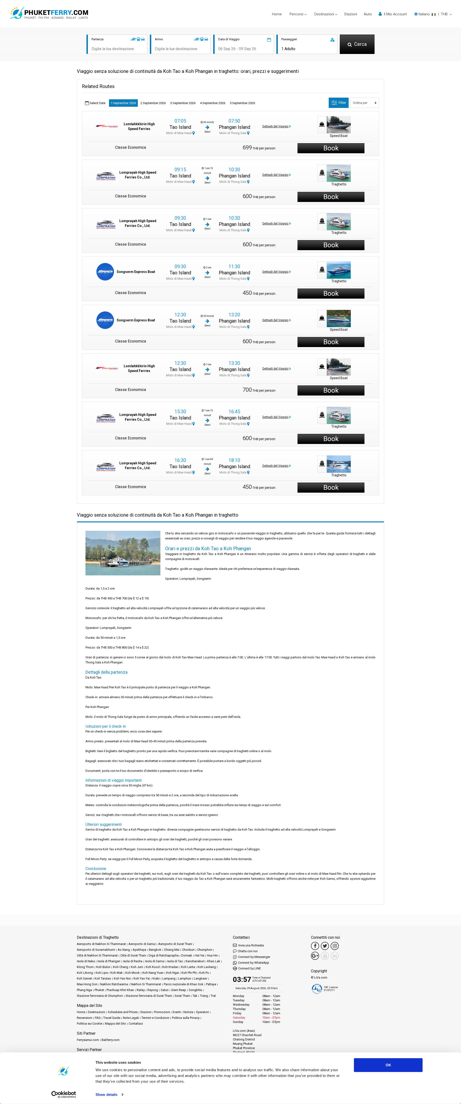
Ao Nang (124, 949)
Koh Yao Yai (141, 978)
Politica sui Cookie (89, 1023)
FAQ (98, 1018)
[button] (433, 14)
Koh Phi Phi (189, 972)
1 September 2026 (123, 103)
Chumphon (204, 949)
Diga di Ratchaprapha (164, 955)
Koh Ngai (172, 972)
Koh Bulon (103, 967)
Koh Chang (120, 967)
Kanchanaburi (195, 961)
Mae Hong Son (87, 984)
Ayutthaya (139, 949)
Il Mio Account (395, 14)
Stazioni (350, 14)
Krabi (156, 978)
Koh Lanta (188, 967)
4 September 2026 (212, 103)
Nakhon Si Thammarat (146, 984)
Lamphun (184, 978)
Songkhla (195, 990)
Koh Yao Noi (122, 978)
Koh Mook (132, 972)
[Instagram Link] (335, 946)
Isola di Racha (132, 961)
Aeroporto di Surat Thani (175, 944)
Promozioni (162, 1012)
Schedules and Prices (123, 1012)
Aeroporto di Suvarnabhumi (96, 949)
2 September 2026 (153, 103)
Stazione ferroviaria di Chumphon (100, 996)
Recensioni (84, 1018)
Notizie (188, 1012)
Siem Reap (178, 990)
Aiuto (368, 14)
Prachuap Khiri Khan (120, 990)
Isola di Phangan (108, 961)
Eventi (177, 1012)
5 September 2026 (242, 103)
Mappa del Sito (115, 1023)
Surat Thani (182, 996)
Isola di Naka (86, 961)
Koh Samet (84, 978)
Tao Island (180, 127)
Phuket (99, 990)
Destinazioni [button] (324, 14)
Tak (195, 996)
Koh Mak (116, 972)
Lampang (169, 978)
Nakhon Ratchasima (114, 984)
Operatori (202, 1012)
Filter (342, 103)
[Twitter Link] (325, 946)
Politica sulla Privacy (186, 1018)
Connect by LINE (249, 968)
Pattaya (211, 984)
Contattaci (136, 1023)
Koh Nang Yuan (153, 972)
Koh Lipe (102, 972)
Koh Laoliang (207, 967)
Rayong (152, 990)
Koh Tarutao (103, 978)
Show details (106, 1094)
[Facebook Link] (315, 946)
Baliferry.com (111, 1040)
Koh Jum (137, 967)
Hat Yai (199, 955)
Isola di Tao (175, 961)
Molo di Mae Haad (179, 133)
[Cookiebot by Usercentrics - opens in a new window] (64, 1094)
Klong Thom (85, 967)
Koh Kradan (170, 967)
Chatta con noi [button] (248, 951)
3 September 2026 (182, 103)
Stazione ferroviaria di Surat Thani (149, 996)
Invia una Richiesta (251, 945)
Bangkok (155, 949)
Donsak (186, 955)
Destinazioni (96, 1012)
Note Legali (131, 1018)
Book (331, 148)
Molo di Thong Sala (233, 133)
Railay (141, 990)
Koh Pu (204, 972)
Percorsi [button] (296, 14)
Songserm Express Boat (136, 272)
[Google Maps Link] (315, 956)
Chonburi (188, 949)
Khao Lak (213, 961)
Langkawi (200, 978)
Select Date (97, 103)
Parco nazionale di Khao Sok (183, 984)
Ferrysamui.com (88, 1040)
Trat (213, 996)
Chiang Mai (171, 949)
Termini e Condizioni (155, 1018)
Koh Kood (153, 967)
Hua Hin (212, 955)
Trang (204, 996)
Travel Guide (111, 1018)
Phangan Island (234, 127)
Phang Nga (84, 990)
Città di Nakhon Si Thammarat (97, 955)
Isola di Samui (154, 961)
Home (277, 14)
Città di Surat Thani (133, 955)
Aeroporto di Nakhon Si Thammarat (101, 944)
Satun (165, 990)
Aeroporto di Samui (142, 944)
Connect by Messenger (254, 957)
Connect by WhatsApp (253, 962)
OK (388, 1065)
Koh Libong (85, 972)
